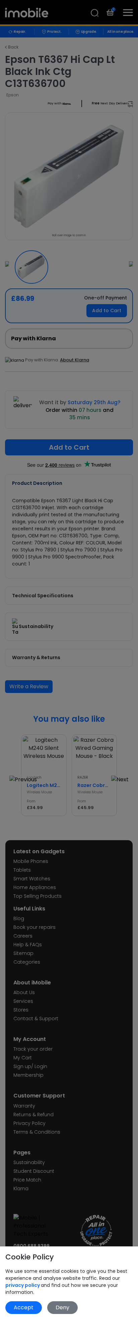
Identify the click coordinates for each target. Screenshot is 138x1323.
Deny (62, 1307)
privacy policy (23, 1285)
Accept (23, 1307)
